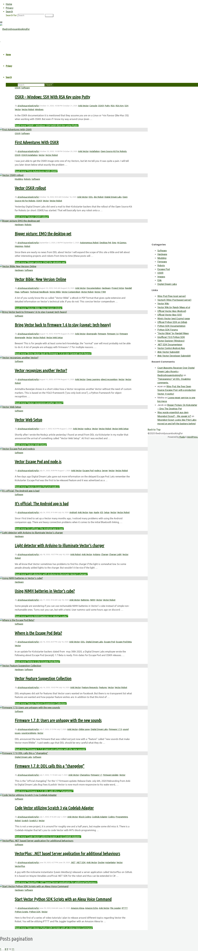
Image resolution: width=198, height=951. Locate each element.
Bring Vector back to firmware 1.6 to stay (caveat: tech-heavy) (63, 324)
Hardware (19, 224)
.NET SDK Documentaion (169, 344)
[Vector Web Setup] (10, 407)
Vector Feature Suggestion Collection (43, 678)
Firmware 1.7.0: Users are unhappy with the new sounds (58, 720)
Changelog (85, 775)
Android (73, 512)
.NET (73, 862)
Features (103, 687)
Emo (114, 242)
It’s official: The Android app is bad (42, 503)
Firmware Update (110, 775)
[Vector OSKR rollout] (11, 175)
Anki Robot (75, 554)
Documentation (94, 288)
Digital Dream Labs (113, 197)
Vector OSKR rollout (30, 187)
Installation (94, 151)
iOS (101, 512)
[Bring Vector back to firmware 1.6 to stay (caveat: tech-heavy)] (33, 312)
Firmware (102, 334)
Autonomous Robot (89, 242)
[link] (9, 11)
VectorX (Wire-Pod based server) (174, 300)
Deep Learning (93, 379)
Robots (27, 179)
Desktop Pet (105, 242)
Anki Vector (83, 106)
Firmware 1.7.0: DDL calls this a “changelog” (49, 765)
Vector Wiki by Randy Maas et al (173, 307)
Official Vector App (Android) (171, 311)
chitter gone (84, 729)
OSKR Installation (29, 155)
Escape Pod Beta (124, 642)
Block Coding (85, 817)
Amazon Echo (91, 908)
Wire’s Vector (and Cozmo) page (173, 318)
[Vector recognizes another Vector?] (19, 357)
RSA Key (120, 106)
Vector (18, 109)
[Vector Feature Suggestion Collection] (20, 665)
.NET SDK (81, 862)
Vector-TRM (100, 292)
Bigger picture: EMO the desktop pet (43, 233)
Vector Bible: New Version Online (40, 279)
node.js (87, 429)
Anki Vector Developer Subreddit (174, 355)
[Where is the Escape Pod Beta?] (17, 620)
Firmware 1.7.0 (115, 729)
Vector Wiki (163, 303)
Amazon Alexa (77, 908)
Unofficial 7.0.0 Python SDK (171, 337)
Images (161, 276)
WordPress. (192, 437)
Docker (101, 862)
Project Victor (117, 288)
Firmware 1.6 (113, 334)
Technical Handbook (39, 292)
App (91, 512)
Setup (106, 512)
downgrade (91, 334)
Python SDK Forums (167, 329)
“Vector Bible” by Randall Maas (173, 333)
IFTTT (125, 908)
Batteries (85, 600)
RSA (113, 106)
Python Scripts (21, 912)
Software (25, 88)
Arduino (96, 554)
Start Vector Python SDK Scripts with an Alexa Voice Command (63, 899)
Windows (39, 109)
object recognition (109, 379)
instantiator (110, 862)
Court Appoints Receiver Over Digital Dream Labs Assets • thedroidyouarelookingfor (176, 371)
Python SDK (35, 912)
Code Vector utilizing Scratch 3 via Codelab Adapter (54, 807)
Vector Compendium (71, 292)
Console (93, 106)
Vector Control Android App (171, 348)
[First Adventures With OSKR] (16, 129)
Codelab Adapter (99, 817)
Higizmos (19, 246)
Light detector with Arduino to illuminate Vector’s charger (59, 545)
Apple (96, 512)
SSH (126, 106)
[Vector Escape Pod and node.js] (17, 448)
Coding (111, 817)
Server (105, 470)
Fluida (182, 437)
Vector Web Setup (54, 337)
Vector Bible (55, 292)
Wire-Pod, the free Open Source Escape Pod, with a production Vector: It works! (176, 390)
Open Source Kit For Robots (114, 151)
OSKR (17, 88)
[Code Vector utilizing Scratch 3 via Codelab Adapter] (28, 795)
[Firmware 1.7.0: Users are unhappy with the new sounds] (30, 707)
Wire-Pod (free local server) (171, 296)
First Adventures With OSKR (37, 142)
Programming (122, 817)
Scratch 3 (33, 820)
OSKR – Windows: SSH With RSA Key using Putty (52, 96)
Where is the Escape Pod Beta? (38, 632)
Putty (107, 106)
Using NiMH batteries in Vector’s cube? (45, 590)
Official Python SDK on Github (172, 322)
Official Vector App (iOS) (169, 314)
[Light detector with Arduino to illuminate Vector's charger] (31, 532)
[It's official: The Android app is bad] (19, 490)
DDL (91, 197)
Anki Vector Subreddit (168, 352)
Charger (104, 554)
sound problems (28, 733)
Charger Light (115, 554)
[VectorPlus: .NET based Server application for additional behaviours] (36, 840)
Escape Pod (87, 470)
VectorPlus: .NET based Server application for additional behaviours (67, 853)
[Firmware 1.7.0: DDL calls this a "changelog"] (24, 753)
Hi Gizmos (121, 242)
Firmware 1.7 (96, 775)
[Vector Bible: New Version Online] (18, 266)
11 (13, 949)
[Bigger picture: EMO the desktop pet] (20, 221)
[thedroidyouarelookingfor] (15, 29)
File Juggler (115, 908)
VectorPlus (20, 866)
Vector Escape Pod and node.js (38, 461)
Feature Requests (90, 687)
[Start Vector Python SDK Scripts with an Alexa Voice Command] (34, 886)
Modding (19, 179)
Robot (27, 246)
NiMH (92, 600)
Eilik (159, 280)
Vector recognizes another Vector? (41, 370)
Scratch (25, 820)
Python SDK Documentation (171, 326)
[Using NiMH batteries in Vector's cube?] (21, 578)
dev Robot (98, 197)
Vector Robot (28, 109)
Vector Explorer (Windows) (171, 340)
